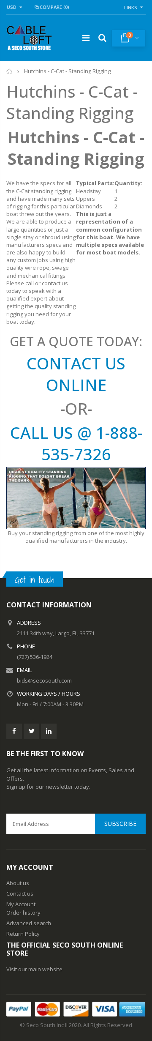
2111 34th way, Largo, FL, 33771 (56, 633)
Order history (23, 912)
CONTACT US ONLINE (76, 374)
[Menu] (86, 38)
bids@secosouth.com (44, 680)
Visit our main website (34, 969)
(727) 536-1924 (34, 657)
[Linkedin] (49, 731)
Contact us (19, 893)
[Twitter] (31, 731)
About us (17, 883)
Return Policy (23, 933)
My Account (20, 904)
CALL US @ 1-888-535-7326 (76, 443)
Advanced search (28, 923)
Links (130, 7)
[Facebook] (14, 731)
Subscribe (120, 824)
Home (9, 71)
